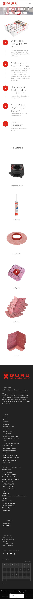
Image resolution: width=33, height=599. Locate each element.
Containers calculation (8, 426)
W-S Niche (5, 498)
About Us (5, 417)
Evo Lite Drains (6, 434)
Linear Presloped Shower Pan (10, 457)
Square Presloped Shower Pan (10, 479)
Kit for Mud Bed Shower (9, 448)
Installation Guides (7, 446)
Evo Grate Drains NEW (8, 431)
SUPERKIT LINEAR (7, 481)
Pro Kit (4, 465)
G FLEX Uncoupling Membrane (11, 441)
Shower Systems (7, 472)
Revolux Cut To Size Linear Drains (11, 467)
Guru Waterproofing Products (10, 443)
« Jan (3, 583)
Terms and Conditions (8, 489)
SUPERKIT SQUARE (8, 484)
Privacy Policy (6, 462)
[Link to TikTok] (7, 553)
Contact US (5, 424)
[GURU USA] (13, 3)
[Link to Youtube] (11, 553)
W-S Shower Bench (7, 501)
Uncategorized (6, 523)
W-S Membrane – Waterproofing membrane (14, 496)
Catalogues (5, 422)
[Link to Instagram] (14, 553)
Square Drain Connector (9, 474)
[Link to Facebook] (3, 553)
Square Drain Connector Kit (10, 477)
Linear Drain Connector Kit (9, 455)
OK (13, 595)
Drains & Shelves (7, 429)
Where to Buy (6, 510)
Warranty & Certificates (8, 503)
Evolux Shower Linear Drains (10, 436)
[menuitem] (25, 3)
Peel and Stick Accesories (9, 460)
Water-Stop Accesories (8, 505)
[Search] (25, 3)
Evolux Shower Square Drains (10, 438)
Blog (3, 419)
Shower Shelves (6, 469)
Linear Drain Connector (8, 453)
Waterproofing (6, 508)
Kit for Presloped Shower (9, 450)
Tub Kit (4, 491)
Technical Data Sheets (8, 486)
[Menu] (30, 4)
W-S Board (5, 493)
